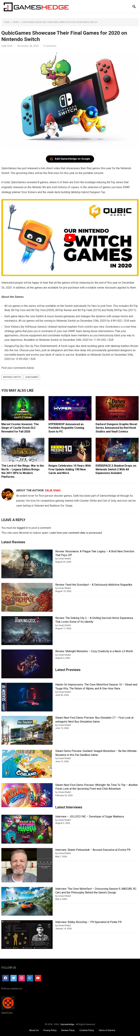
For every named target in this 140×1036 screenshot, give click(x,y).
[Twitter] (14, 978)
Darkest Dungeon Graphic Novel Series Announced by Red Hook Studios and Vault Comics (116, 428)
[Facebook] (5, 978)
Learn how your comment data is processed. (76, 532)
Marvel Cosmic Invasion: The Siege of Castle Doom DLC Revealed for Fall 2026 (20, 428)
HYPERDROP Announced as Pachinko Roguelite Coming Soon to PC (66, 428)
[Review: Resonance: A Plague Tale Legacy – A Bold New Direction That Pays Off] (27, 564)
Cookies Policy (86, 1030)
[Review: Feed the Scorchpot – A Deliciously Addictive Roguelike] (27, 598)
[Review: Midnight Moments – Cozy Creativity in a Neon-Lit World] (27, 664)
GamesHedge (67, 1024)
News (16, 22)
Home (7, 22)
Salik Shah (7, 46)
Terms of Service (107, 1030)
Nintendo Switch (12, 377)
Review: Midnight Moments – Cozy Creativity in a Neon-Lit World (94, 651)
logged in (22, 527)
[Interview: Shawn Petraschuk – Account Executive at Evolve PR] (27, 866)
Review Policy (68, 1030)
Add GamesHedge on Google (72, 158)
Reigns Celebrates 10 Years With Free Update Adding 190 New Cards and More (69, 469)
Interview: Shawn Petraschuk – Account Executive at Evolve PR (92, 849)
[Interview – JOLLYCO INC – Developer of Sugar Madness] (27, 830)
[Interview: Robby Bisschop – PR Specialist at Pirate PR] (27, 935)
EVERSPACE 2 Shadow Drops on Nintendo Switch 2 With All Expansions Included (116, 469)
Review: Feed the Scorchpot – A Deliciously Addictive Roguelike (93, 584)
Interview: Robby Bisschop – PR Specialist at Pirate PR (88, 922)
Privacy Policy (50, 1030)
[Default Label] (30, 978)
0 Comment (50, 46)
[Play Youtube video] (70, 237)
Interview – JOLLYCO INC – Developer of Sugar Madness (89, 816)
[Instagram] (22, 978)
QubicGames (31, 377)
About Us (34, 1030)
